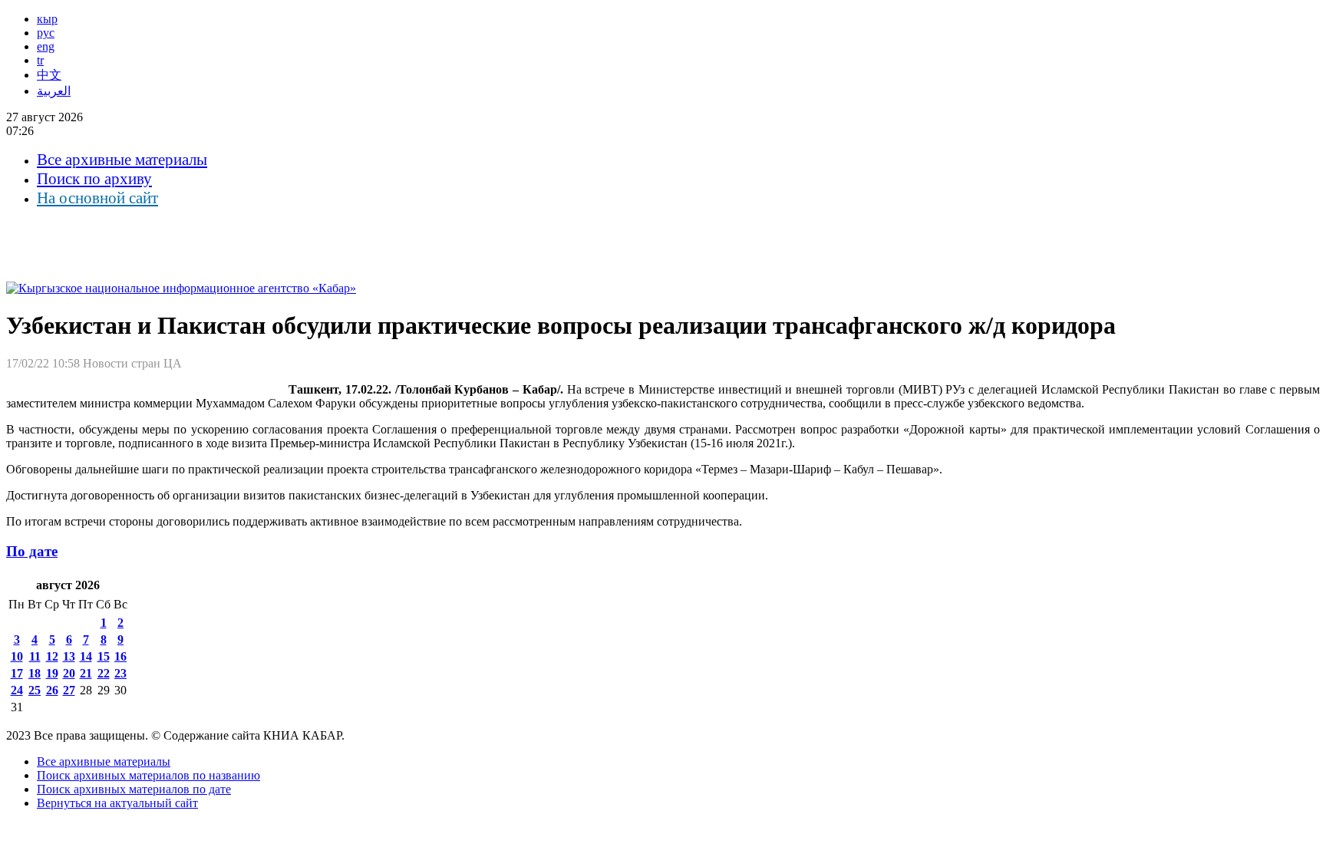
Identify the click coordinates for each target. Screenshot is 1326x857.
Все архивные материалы (122, 159)
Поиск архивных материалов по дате (134, 789)
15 (103, 656)
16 (120, 656)
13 (69, 656)
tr (40, 60)
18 (34, 673)
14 (86, 656)
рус (45, 32)
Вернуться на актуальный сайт (117, 802)
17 (17, 673)
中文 (49, 74)
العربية (54, 90)
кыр (47, 18)
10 (17, 656)
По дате (32, 551)
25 (34, 690)
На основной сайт (97, 198)
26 (52, 690)
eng (45, 46)
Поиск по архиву (94, 179)
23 (120, 673)
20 (69, 673)
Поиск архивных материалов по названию (148, 775)
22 (103, 673)
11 (35, 656)
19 (52, 673)
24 (17, 690)
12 (52, 656)
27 (69, 690)
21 (86, 673)
